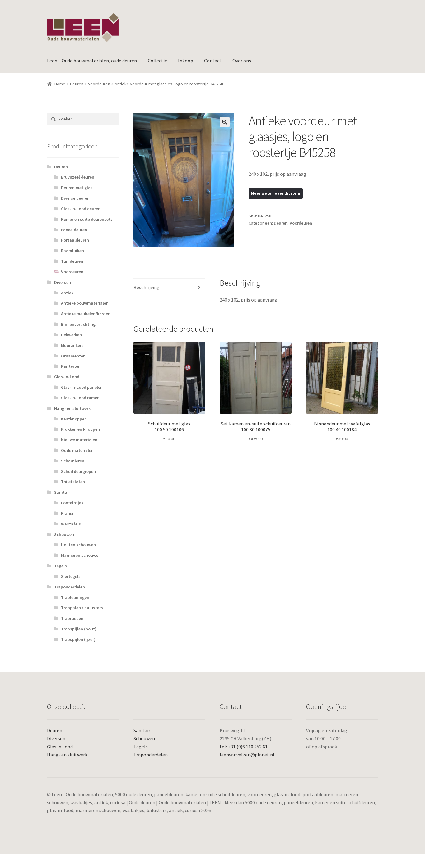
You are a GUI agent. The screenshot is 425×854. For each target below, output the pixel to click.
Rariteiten (71, 366)
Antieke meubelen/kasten (85, 313)
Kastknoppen (74, 419)
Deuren (76, 84)
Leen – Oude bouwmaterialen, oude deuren (92, 60)
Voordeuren (99, 84)
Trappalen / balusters (82, 608)
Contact (213, 60)
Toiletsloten (73, 481)
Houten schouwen (78, 544)
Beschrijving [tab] (146, 287)
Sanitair (62, 492)
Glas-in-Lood (66, 376)
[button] (225, 122)
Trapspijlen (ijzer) (78, 639)
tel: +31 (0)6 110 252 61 (244, 746)
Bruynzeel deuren (77, 177)
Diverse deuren (75, 198)
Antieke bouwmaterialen (85, 303)
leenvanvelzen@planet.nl (247, 755)
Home (59, 84)
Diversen (62, 282)
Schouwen (64, 534)
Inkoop (185, 60)
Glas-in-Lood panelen (82, 387)
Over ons (241, 60)
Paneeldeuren (74, 230)
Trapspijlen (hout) (78, 629)
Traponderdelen (69, 587)
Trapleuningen (75, 597)
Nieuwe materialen (79, 440)
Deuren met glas (77, 187)
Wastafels (71, 524)
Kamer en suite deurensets (87, 219)
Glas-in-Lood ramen (80, 398)
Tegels (60, 566)
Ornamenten (73, 356)
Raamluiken (72, 250)
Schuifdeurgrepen (78, 471)
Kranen (68, 513)
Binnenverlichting (78, 324)
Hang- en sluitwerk (72, 408)
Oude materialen (77, 450)
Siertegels (71, 576)
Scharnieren (72, 461)
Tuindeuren (72, 261)
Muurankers (72, 345)
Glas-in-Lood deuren (80, 208)
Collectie (157, 60)
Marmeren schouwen (81, 555)
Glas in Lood (60, 746)
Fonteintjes (72, 503)
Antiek (67, 293)
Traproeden (72, 618)
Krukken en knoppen (80, 429)
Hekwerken (71, 335)
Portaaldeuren (75, 240)
